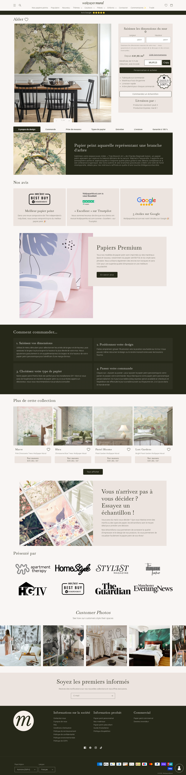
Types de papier (98, 129)
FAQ (55, 725)
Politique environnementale (64, 738)
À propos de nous (60, 722)
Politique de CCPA (61, 741)
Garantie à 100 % (160, 129)
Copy (166, 62)
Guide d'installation (101, 728)
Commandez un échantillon (145, 94)
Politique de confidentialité (64, 734)
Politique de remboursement (65, 731)
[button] (14, 5)
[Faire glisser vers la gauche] (57, 121)
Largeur (132, 35)
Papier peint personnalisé (104, 718)
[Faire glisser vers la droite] (69, 121)
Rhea (58, 449)
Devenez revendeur (141, 722)
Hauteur (158, 35)
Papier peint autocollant (103, 725)
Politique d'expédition (102, 731)
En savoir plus (107, 275)
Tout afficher (93, 472)
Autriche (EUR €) (23, 770)
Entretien (120, 129)
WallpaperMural (168, 773)
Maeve (19, 449)
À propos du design (26, 129)
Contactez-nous (60, 718)
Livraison (138, 129)
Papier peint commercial (143, 718)
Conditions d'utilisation (62, 728)
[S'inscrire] (112, 696)
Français (44, 770)
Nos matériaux (99, 722)
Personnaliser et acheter (145, 70)
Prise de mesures (73, 129)
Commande (50, 129)
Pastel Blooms (103, 449)
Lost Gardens (143, 449)
